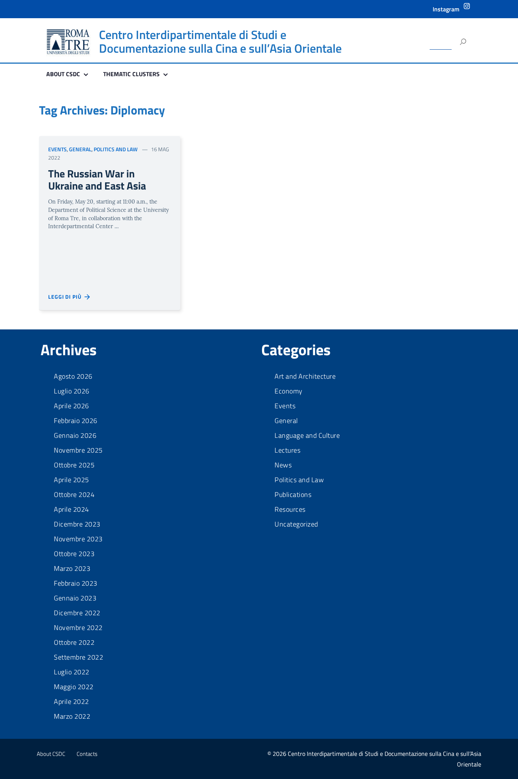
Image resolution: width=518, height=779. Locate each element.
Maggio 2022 (74, 686)
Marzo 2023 (72, 568)
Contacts (87, 753)
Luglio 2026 (71, 391)
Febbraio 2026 (75, 420)
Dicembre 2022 (77, 613)
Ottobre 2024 (74, 494)
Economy (289, 391)
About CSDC (51, 753)
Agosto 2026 (73, 376)
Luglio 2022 (71, 672)
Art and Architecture (305, 376)
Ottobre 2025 (74, 465)
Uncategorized (296, 524)
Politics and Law (116, 149)
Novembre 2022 (78, 627)
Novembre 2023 (78, 539)
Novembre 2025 (78, 450)
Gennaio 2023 (75, 598)
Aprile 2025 (71, 479)
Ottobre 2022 (74, 642)
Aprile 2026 (71, 406)
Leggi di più (66, 297)
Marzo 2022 (72, 716)
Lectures (287, 450)
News (283, 465)
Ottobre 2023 (74, 553)
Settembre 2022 (78, 657)
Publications (293, 494)
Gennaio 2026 (75, 435)
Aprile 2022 (71, 701)
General (80, 149)
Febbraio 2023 (75, 583)
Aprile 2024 (71, 509)
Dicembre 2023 (77, 524)
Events (57, 149)
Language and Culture (307, 435)
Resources (290, 509)
